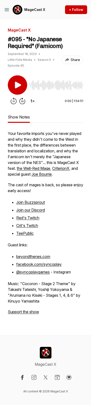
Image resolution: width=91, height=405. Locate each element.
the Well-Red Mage (33, 168)
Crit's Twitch (27, 225)
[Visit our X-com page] (45, 377)
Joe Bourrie (42, 174)
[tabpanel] (45, 225)
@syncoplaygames (33, 272)
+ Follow (76, 10)
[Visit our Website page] (57, 377)
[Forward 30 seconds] (22, 101)
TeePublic (25, 233)
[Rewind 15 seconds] (13, 101)
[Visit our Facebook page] (22, 377)
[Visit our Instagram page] (34, 377)
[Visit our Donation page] (68, 377)
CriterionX (60, 168)
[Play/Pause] (17, 85)
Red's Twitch (27, 217)
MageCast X (34, 10)
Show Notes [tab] (19, 117)
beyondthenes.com (33, 256)
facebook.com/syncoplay (39, 264)
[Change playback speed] (32, 101)
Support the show (23, 311)
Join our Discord (30, 210)
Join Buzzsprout (30, 202)
